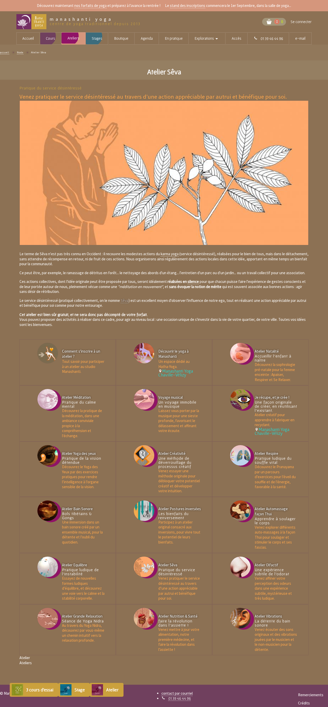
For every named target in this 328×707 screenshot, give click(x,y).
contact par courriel (177, 693)
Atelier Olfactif (266, 564)
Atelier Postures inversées (179, 508)
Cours (50, 38)
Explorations (210, 39)
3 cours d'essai (39, 689)
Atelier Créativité (172, 453)
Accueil (28, 38)
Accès (236, 38)
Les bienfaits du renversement (173, 515)
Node (20, 52)
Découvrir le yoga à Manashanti (173, 354)
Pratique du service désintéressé (176, 571)
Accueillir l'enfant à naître (273, 358)
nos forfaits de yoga (90, 5)
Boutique (121, 38)
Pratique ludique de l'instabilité (80, 571)
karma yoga (170, 253)
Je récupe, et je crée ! (272, 397)
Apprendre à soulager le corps (275, 520)
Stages (97, 38)
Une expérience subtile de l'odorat (272, 571)
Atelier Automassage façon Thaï (271, 511)
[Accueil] (33, 21)
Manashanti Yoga (81, 19)
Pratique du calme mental (79, 404)
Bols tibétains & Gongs (77, 515)
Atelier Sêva (167, 564)
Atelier (112, 689)
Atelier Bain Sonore (77, 508)
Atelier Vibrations (268, 616)
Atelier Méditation (76, 397)
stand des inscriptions (187, 5)
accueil (4, 52)
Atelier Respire (266, 453)
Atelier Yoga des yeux (79, 453)
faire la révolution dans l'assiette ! (175, 623)
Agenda (147, 38)
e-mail (300, 38)
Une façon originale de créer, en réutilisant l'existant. (276, 406)
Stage (80, 689)
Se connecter (301, 21)
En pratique (174, 38)
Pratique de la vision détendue (81, 460)
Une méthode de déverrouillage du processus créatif (174, 462)
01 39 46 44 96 (179, 698)
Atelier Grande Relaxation (82, 616)
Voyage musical (170, 397)
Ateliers (73, 38)
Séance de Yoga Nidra (83, 621)
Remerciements (310, 694)
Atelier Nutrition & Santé (178, 616)
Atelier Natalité (267, 351)
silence (193, 281)
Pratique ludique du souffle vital (273, 460)
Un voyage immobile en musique (177, 404)
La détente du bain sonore (272, 623)
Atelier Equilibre (74, 564)
